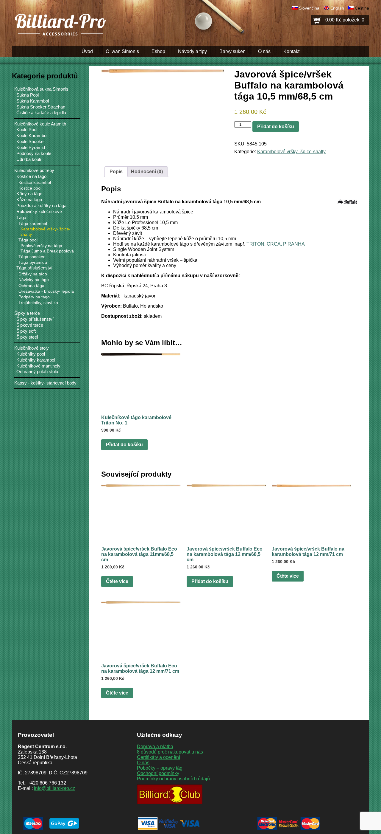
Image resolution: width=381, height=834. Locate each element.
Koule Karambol (31, 135)
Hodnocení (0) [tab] (147, 171)
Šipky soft (26, 331)
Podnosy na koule (33, 153)
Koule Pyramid (30, 147)
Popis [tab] (116, 171)
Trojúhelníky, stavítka (38, 302)
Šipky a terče (27, 313)
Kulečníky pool (30, 354)
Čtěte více (117, 581)
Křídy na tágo (29, 193)
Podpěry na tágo (34, 296)
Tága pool (28, 240)
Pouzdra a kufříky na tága (41, 205)
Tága (21, 217)
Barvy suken (232, 51)
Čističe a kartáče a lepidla (41, 112)
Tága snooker (31, 256)
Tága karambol (32, 223)
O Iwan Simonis (122, 51)
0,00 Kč (344, 19)
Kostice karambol (34, 182)
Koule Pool (26, 129)
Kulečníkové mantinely (38, 366)
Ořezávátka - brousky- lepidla (46, 291)
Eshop (158, 51)
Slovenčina (309, 8)
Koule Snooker (30, 141)
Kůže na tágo (29, 199)
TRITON (254, 244)
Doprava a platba (155, 746)
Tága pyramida (32, 262)
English (337, 8)
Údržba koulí (28, 159)
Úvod (87, 51)
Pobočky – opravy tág (159, 768)
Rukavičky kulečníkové (39, 211)
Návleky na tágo (33, 279)
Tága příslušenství (34, 268)
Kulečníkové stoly (31, 348)
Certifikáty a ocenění (158, 757)
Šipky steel (27, 337)
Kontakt (291, 51)
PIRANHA (294, 244)
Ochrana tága (31, 285)
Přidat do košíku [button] (124, 444)
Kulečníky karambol (35, 360)
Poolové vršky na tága (41, 246)
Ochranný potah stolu (37, 371)
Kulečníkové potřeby (34, 170)
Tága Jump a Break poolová (47, 251)
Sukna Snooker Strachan (40, 107)
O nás (264, 51)
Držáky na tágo (32, 274)
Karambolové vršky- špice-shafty (291, 151)
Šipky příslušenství (35, 319)
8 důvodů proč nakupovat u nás (170, 751)
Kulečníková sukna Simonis (41, 89)
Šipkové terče (29, 325)
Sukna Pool (27, 95)
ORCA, (274, 244)
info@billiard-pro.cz (54, 788)
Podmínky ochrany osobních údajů (174, 778)
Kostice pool (29, 188)
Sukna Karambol (32, 101)
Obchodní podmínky (158, 773)
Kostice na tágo (31, 176)
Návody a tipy (192, 51)
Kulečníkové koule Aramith (40, 123)
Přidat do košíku (275, 126)
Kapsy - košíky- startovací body (45, 382)
